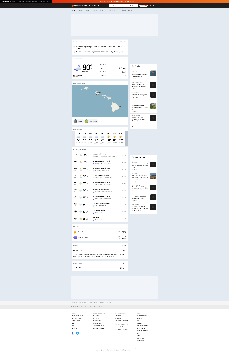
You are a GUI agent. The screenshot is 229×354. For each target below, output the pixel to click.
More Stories (135, 127)
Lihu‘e (109, 303)
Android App (118, 318)
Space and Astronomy (142, 330)
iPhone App (118, 315)
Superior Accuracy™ (44, 1)
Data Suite (21, 1)
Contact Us (74, 328)
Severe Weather (141, 328)
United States (93, 303)
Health (139, 320)
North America (82, 303)
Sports (138, 333)
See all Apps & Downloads (121, 320)
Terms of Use (98, 350)
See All (124, 263)
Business (139, 318)
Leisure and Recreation (142, 325)
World (73, 303)
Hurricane (139, 323)
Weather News (140, 338)
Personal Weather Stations (99, 328)
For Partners (96, 318)
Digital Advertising (76, 320)
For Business (5, 1)
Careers (73, 323)
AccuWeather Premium (120, 327)
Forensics (28, 1)
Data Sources (130, 350)
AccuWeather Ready (142, 315)
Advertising (35, 1)
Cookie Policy (113, 350)
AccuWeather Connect (98, 325)
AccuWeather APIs (97, 323)
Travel (138, 335)
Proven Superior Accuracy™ (78, 315)
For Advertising (97, 320)
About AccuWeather (76, 318)
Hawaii (102, 303)
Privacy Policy (105, 350)
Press (73, 325)
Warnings (14, 1)
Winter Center (140, 340)
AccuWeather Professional (121, 329)
